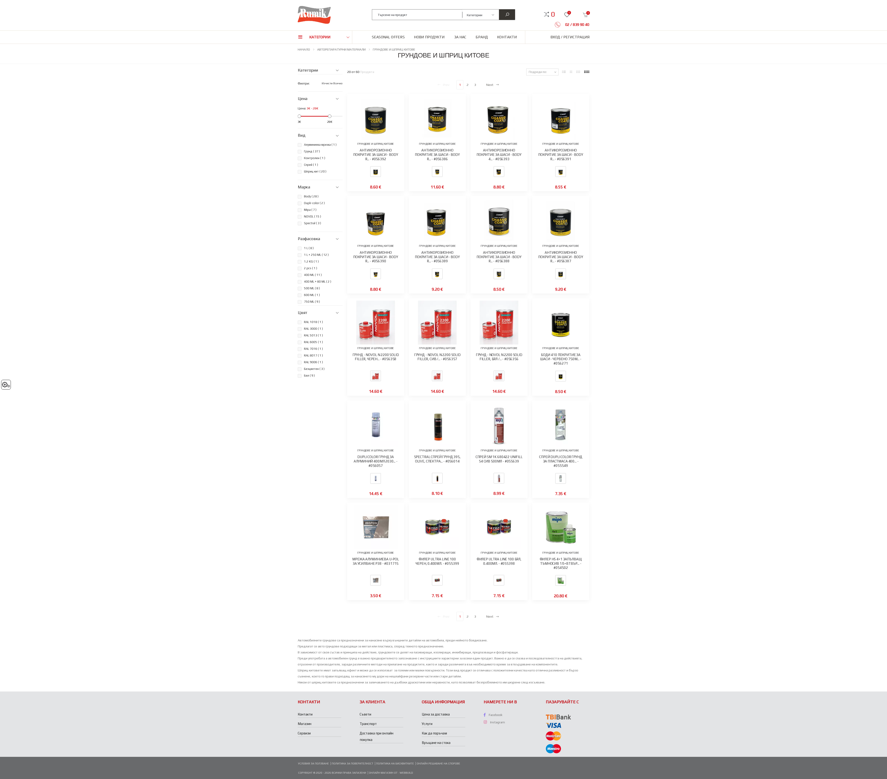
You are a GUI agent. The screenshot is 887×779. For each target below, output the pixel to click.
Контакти (507, 37)
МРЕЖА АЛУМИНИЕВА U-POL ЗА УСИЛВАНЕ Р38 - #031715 (375, 561)
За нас (460, 37)
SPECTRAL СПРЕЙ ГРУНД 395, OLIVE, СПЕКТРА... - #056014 (437, 459)
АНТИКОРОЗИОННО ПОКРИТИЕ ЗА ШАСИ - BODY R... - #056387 (560, 257)
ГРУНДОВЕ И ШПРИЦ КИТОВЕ (394, 49)
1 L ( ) (309, 248)
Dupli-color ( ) (314, 203)
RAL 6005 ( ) (313, 342)
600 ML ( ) (312, 295)
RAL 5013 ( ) (313, 335)
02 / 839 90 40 (576, 24)
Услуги (427, 724)
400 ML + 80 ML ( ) (317, 281)
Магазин (304, 724)
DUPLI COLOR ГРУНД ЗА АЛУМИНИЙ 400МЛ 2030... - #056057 (375, 461)
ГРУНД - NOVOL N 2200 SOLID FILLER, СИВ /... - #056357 (437, 357)
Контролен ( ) (314, 158)
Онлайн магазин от (383, 772)
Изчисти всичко (332, 83)
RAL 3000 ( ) (313, 328)
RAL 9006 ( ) (313, 362)
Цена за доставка (436, 714)
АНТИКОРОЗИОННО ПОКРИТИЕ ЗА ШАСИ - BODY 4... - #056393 (499, 154)
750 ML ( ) (312, 301)
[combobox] (417, 15)
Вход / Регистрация (569, 37)
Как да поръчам (434, 733)
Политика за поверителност (352, 763)
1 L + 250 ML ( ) (316, 255)
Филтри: (304, 83)
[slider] (299, 116)
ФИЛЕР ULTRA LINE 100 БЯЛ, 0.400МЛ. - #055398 (499, 561)
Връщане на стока (436, 743)
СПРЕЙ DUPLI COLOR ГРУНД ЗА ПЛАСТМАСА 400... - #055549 (560, 461)
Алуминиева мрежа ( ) (320, 144)
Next (489, 85)
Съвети (365, 714)
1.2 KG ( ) (311, 261)
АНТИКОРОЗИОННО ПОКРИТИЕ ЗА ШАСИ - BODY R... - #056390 (375, 257)
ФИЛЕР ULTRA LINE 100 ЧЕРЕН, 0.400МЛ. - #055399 (437, 561)
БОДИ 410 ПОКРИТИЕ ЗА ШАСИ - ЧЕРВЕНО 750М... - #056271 (560, 359)
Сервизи (304, 733)
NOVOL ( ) (312, 216)
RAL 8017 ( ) (313, 355)
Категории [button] (320, 37)
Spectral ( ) (312, 223)
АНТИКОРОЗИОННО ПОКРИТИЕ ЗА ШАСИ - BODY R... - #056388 (499, 257)
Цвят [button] (302, 312)
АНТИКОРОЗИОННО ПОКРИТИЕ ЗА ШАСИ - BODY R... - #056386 (437, 154)
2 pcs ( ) (310, 268)
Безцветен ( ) (314, 369)
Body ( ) (311, 196)
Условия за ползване (313, 763)
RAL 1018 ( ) (313, 322)
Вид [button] (301, 135)
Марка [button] (304, 187)
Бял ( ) (309, 375)
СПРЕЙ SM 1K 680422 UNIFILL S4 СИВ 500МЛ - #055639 (499, 459)
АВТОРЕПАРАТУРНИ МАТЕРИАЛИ (341, 49)
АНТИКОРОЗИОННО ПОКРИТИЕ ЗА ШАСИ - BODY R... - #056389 (437, 257)
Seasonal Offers (388, 37)
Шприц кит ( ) (315, 171)
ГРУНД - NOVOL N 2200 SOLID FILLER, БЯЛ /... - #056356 (499, 357)
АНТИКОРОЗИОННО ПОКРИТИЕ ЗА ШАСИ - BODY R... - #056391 (560, 154)
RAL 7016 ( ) (313, 348)
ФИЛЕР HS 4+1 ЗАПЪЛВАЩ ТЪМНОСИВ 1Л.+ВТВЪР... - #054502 (561, 563)
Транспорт (368, 724)
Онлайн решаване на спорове (438, 763)
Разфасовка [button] (309, 238)
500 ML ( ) (312, 288)
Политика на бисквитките (395, 763)
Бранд (482, 37)
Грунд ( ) (312, 151)
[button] (553, 14)
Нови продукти (429, 37)
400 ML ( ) (313, 275)
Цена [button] (302, 98)
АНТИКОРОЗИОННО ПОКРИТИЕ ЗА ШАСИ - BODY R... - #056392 (375, 154)
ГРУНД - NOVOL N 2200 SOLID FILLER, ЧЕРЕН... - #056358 (375, 357)
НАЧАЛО (304, 49)
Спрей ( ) (311, 164)
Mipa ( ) (310, 209)
